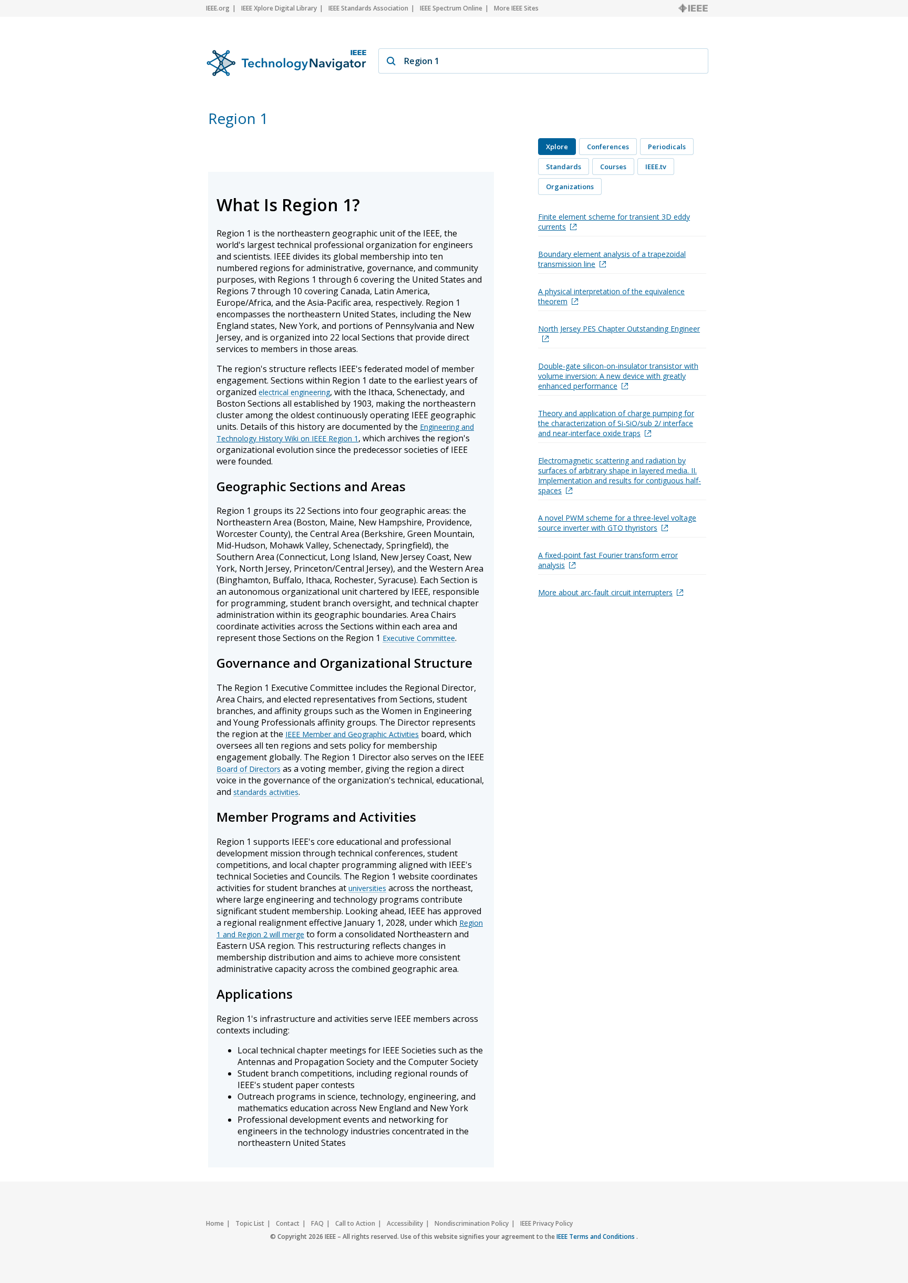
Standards (563, 166)
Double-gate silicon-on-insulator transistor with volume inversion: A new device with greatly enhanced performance (618, 376)
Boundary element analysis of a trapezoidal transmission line (612, 259)
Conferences (608, 146)
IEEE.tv (655, 166)
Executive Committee (419, 638)
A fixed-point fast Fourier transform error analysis (608, 560)
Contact (288, 1223)
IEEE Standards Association (368, 8)
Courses (613, 166)
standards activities (265, 792)
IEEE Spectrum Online (451, 8)
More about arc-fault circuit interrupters (605, 592)
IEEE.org (218, 8)
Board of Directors (248, 769)
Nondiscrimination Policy (472, 1223)
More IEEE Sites (516, 8)
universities (367, 888)
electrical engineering (294, 392)
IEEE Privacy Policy (546, 1223)
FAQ (317, 1223)
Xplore (557, 146)
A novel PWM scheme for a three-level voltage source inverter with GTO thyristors (617, 523)
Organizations (570, 186)
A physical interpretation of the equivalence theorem (611, 296)
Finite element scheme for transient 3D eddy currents (614, 222)
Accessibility (405, 1223)
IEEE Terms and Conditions (596, 1236)
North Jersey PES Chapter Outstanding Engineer (619, 329)
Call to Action (355, 1223)
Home (215, 1223)
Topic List (249, 1223)
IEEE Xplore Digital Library (279, 8)
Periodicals (667, 146)
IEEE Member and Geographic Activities (352, 734)
